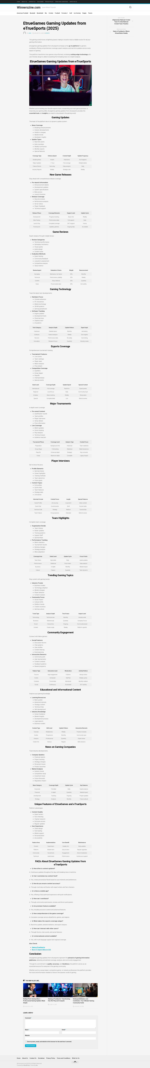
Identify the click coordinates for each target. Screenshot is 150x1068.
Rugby (84, 13)
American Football (22, 13)
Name (27, 1029)
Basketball (40, 13)
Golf (70, 13)
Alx (37, 1065)
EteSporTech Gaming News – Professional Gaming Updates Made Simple (34, 1001)
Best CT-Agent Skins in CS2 (41, 950)
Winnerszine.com (28, 7)
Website (27, 1035)
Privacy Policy (49, 1)
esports (47, 33)
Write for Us (73, 1)
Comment (28, 1018)
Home (18, 1)
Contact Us (32, 1)
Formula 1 (65, 13)
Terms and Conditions (61, 1)
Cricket (51, 13)
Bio (46, 13)
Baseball (32, 13)
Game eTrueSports (38, 947)
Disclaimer (40, 1)
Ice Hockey (77, 13)
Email (64, 1029)
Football (57, 13)
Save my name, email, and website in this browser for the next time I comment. (49, 1041)
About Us (24, 1)
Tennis (90, 13)
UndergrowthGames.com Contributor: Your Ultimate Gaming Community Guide (83, 1001)
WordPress (27, 1065)
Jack (29, 33)
